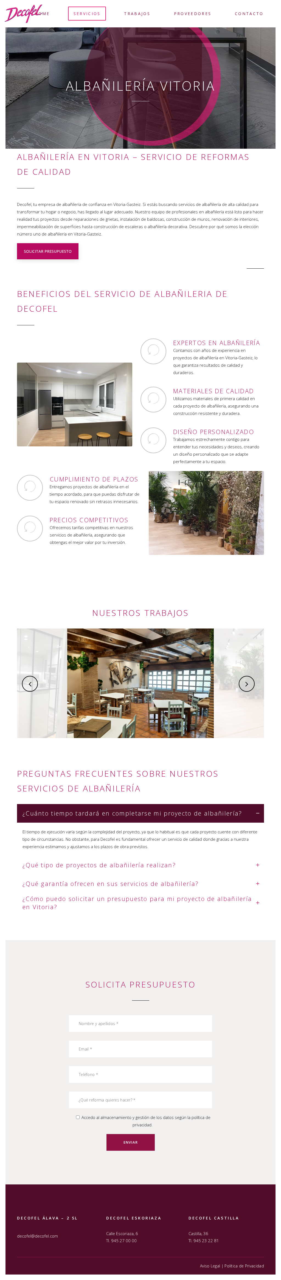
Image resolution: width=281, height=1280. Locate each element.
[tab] (140, 813)
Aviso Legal (210, 1265)
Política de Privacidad (244, 1265)
